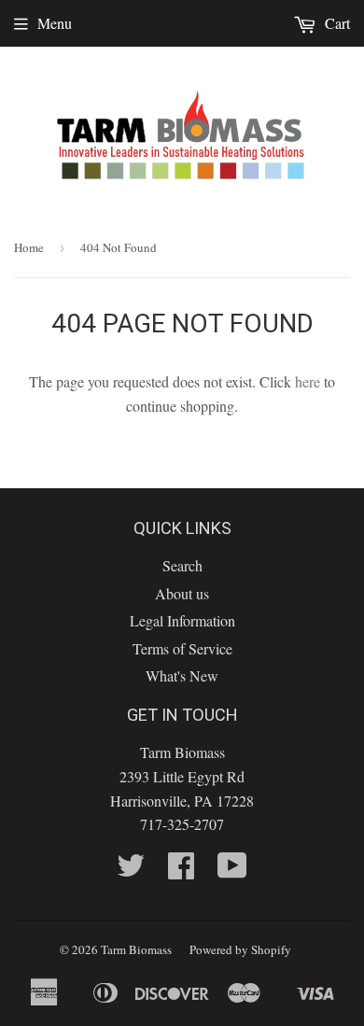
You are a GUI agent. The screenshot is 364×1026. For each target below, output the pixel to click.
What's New (182, 675)
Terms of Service (182, 648)
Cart (335, 23)
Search (182, 565)
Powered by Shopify (240, 949)
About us (182, 593)
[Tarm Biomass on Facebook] (181, 870)
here (307, 381)
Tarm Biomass (136, 949)
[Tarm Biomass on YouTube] (232, 870)
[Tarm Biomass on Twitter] (131, 870)
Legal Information (182, 620)
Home (29, 247)
